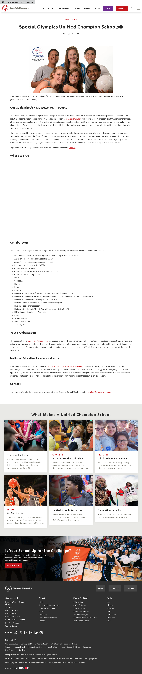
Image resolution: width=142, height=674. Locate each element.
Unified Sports (15, 513)
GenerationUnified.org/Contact (98, 392)
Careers (32, 655)
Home (7, 655)
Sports (10, 510)
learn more (13, 566)
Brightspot (93, 659)
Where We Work (80, 598)
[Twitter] (21, 634)
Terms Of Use (24, 655)
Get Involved (63, 8)
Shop (108, 8)
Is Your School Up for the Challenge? (38, 550)
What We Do (48, 8)
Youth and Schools (17, 455)
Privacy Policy (14, 655)
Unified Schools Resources (67, 510)
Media (109, 598)
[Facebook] (15, 634)
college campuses (73, 119)
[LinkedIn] (31, 634)
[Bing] (36, 634)
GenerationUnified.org (110, 510)
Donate (122, 8)
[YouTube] (41, 634)
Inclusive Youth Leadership (67, 458)
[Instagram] (26, 634)
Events (87, 8)
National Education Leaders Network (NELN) (65, 366)
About (97, 8)
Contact (38, 655)
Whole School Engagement (113, 458)
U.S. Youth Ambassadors (38, 341)
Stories (76, 8)
